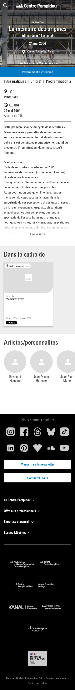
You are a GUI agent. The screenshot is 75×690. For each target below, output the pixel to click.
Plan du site (31, 678)
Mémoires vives (48, 63)
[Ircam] (52, 566)
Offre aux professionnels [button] (20, 511)
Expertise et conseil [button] (17, 522)
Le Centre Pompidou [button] (17, 500)
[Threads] (37, 433)
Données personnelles (57, 678)
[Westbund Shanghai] (54, 610)
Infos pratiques (15, 81)
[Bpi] (25, 566)
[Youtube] (64, 449)
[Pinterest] (24, 449)
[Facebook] (24, 433)
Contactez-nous (37, 478)
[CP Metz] (27, 588)
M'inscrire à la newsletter (37, 464)
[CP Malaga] (49, 588)
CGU (41, 678)
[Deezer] (37, 449)
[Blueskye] (51, 433)
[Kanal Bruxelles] (25, 610)
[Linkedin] (10, 449)
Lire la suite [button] (37, 234)
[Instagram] (10, 433)
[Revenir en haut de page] (66, 681)
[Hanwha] (38, 632)
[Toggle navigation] (68, 6)
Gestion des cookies (37, 683)
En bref (36, 81)
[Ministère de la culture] (37, 658)
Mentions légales (14, 678)
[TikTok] (64, 433)
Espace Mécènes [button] (15, 532)
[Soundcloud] (51, 449)
